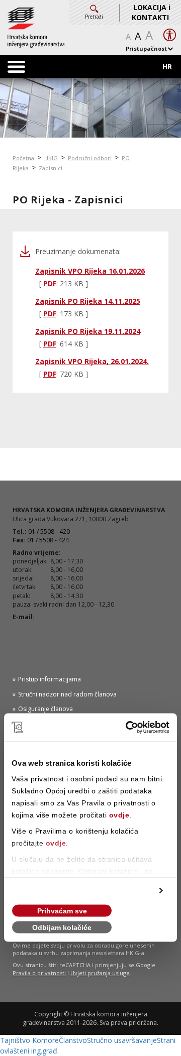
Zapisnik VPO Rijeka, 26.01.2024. (92, 361)
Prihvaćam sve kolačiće (62, 912)
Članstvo (73, 1040)
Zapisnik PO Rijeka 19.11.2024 (87, 331)
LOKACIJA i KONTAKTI (151, 12)
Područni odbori (90, 158)
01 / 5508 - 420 (49, 531)
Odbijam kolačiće (62, 927)
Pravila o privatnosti (39, 973)
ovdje (119, 815)
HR (167, 66)
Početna (23, 158)
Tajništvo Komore (29, 1040)
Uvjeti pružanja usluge (100, 973)
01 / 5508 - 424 (48, 540)
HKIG (51, 158)
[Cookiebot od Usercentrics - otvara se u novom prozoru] (127, 727)
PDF (49, 283)
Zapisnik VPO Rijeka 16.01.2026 (90, 271)
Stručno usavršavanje (122, 1040)
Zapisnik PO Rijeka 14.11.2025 (87, 301)
